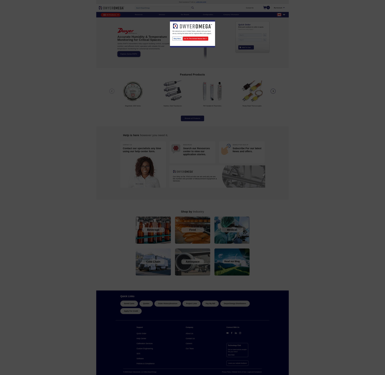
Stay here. (177, 38)
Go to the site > (195, 38)
